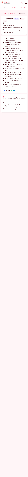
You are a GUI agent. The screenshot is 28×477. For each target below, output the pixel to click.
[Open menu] (25, 3)
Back (5, 8)
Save (22, 8)
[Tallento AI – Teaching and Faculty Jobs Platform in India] (6, 3)
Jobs (5, 13)
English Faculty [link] (22, 13)
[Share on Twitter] (6, 90)
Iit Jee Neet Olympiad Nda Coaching (12, 13)
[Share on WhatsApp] (11, 90)
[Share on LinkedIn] (9, 90)
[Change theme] (22, 3)
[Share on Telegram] (14, 90)
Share (16, 8)
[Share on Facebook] (4, 90)
